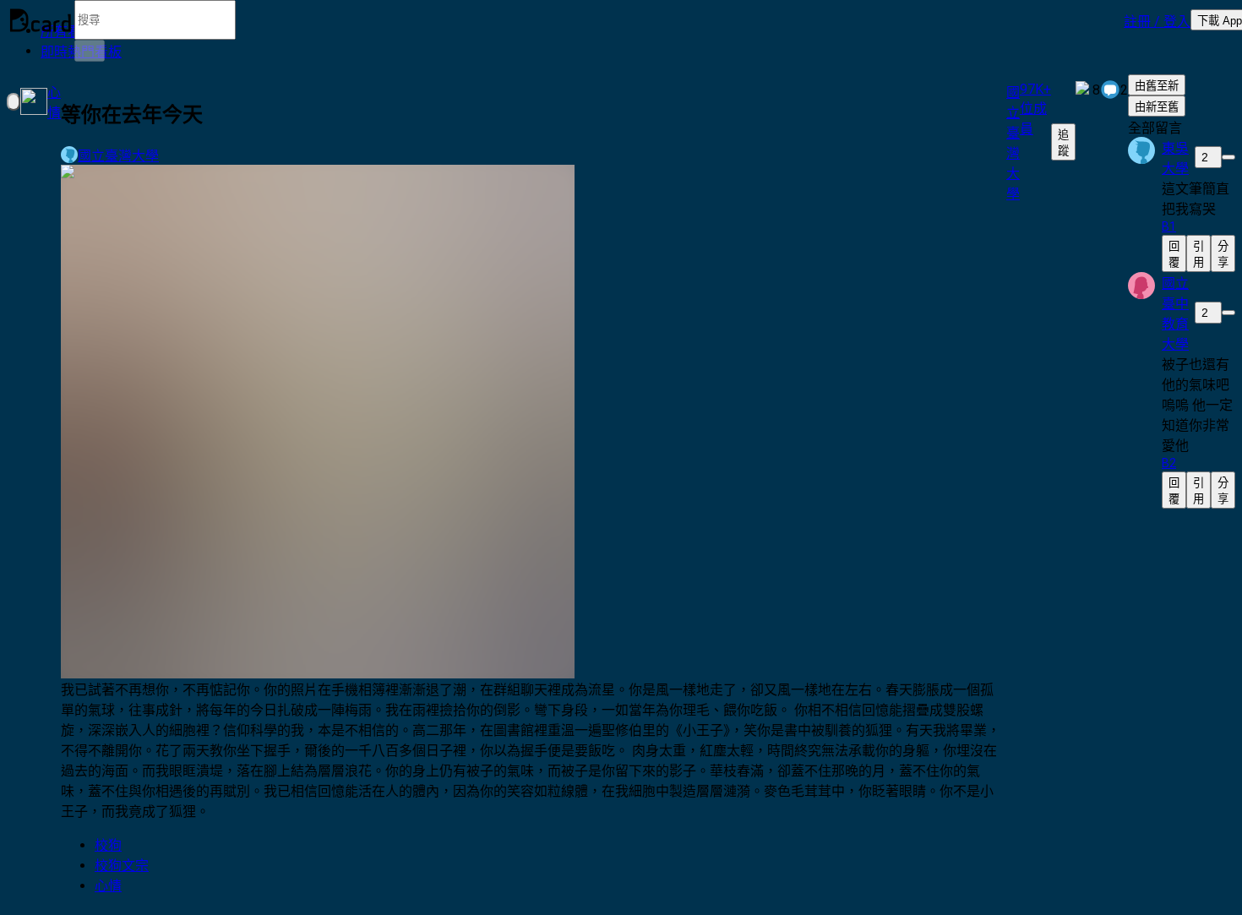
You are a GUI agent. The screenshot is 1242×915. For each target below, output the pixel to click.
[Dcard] (40, 20)
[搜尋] (89, 51)
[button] (1157, 20)
